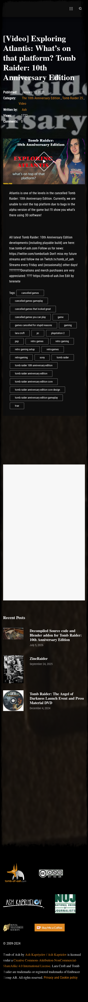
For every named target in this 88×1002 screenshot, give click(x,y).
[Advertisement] (44, 758)
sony (42, 357)
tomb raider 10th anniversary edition (33, 365)
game (60, 317)
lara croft (20, 333)
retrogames (53, 349)
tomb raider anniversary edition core (34, 381)
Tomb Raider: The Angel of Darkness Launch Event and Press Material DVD (57, 698)
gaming (68, 325)
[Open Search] (80, 8)
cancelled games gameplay (29, 300)
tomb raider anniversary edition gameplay (36, 397)
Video (22, 104)
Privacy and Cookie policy (61, 977)
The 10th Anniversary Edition (41, 98)
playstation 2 (57, 333)
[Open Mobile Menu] (71, 8)
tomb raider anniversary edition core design (37, 389)
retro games (37, 341)
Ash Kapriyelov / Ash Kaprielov (46, 954)
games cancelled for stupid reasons (33, 325)
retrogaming (21, 357)
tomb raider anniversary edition (31, 373)
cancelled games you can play (30, 317)
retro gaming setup (25, 349)
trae (17, 405)
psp (17, 341)
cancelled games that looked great (33, 308)
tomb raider (63, 357)
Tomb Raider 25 (72, 98)
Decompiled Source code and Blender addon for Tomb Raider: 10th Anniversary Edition (56, 635)
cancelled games (30, 292)
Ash (24, 110)
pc (38, 333)
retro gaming (62, 341)
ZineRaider (39, 658)
